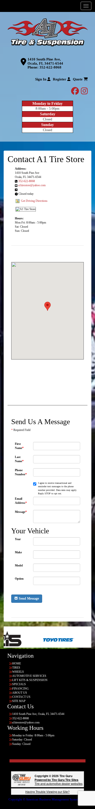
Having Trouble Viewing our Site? (47, 792)
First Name (19, 446)
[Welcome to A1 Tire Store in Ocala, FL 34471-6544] (47, 32)
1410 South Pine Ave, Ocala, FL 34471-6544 (45, 61)
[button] (47, 306)
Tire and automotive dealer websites (59, 782)
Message (21, 512)
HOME (16, 663)
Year (18, 539)
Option (19, 578)
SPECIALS (19, 684)
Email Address (21, 501)
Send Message (28, 598)
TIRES (16, 667)
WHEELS (18, 671)
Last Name (19, 459)
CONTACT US (21, 697)
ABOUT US (19, 692)
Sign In (41, 79)
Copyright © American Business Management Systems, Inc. (48, 799)
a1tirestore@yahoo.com (32, 185)
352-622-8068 (50, 67)
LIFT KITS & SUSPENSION (30, 680)
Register (60, 79)
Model (19, 565)
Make (18, 552)
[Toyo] (42, 639)
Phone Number (21, 472)
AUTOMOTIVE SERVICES (29, 676)
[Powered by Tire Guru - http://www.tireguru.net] (21, 779)
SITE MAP (19, 701)
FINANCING (20, 688)
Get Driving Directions (34, 200)
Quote (78, 79)
